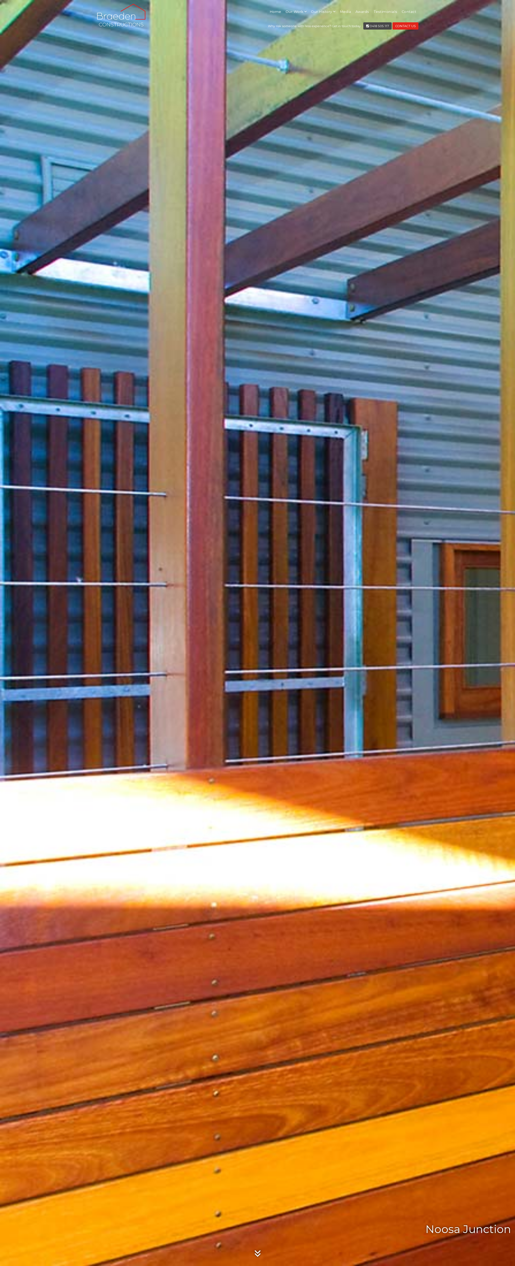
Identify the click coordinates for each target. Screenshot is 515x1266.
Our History (321, 11)
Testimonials (385, 11)
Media (345, 11)
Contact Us (405, 26)
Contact (409, 11)
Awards (362, 11)
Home (275, 11)
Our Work (294, 11)
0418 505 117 (379, 26)
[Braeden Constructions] (122, 18)
